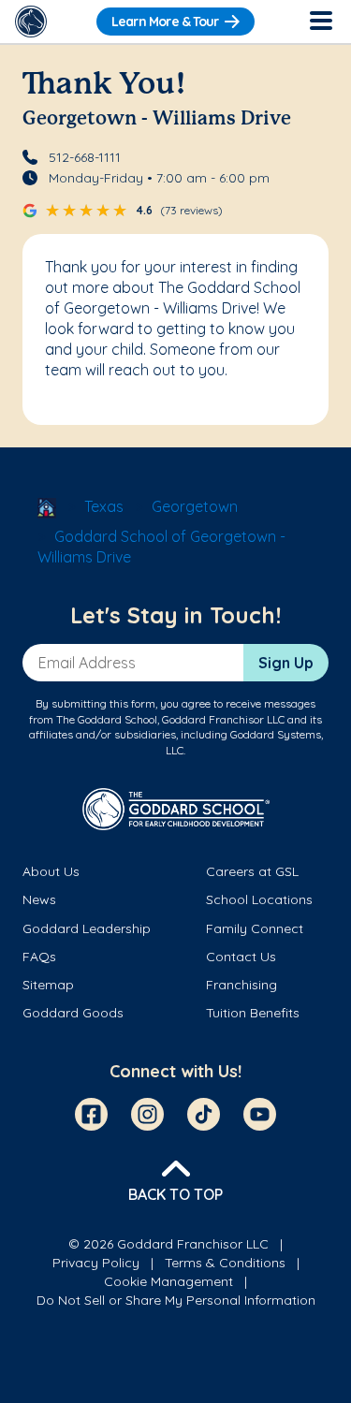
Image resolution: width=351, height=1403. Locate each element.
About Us (51, 871)
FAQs (39, 956)
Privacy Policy (95, 1262)
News (39, 899)
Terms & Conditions (225, 1262)
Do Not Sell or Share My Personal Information (176, 1300)
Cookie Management (168, 1281)
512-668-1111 (85, 157)
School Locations (259, 899)
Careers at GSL (252, 871)
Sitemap (48, 984)
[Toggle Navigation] (320, 21)
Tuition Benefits (253, 1012)
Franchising (241, 984)
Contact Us (241, 956)
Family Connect (254, 928)
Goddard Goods (73, 1012)
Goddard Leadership (86, 928)
